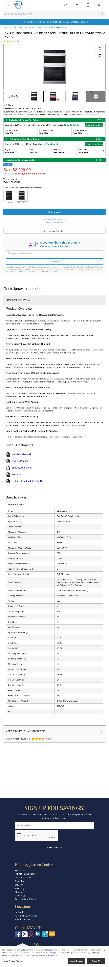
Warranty (16, 474)
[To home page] (18, 5)
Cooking (18, 28)
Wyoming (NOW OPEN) (26, 916)
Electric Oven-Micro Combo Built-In (51, 28)
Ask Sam (54, 261)
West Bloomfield (23, 919)
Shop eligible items (94, 125)
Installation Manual (21, 454)
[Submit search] (102, 13)
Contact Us (20, 896)
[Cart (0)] (99, 5)
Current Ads (20, 881)
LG (15, 179)
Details (98, 120)
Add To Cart (54, 212)
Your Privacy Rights (13, 961)
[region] (54, 956)
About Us (19, 892)
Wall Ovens (29, 28)
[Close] (104, 950)
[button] (8, 5)
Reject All (96, 961)
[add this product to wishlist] (99, 55)
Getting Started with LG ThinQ (27, 481)
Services (19, 885)
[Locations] (76, 5)
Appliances (7, 28)
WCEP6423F (16, 182)
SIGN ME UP (54, 847)
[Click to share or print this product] (99, 48)
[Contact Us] (88, 5)
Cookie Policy (50, 955)
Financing (19, 888)
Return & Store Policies (25, 899)
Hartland (19, 912)
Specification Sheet (21, 468)
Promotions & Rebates (25, 874)
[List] (65, 5)
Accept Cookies (76, 961)
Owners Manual (20, 461)
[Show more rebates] (103, 151)
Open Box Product (23, 877)
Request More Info (56, 231)
